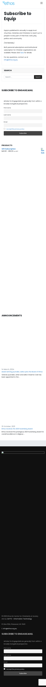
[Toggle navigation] (41, 3)
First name (7, 108)
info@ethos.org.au (11, 60)
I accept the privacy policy (15, 129)
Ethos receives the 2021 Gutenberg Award (17, 429)
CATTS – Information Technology (19, 619)
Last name (7, 115)
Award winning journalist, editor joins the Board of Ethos (22, 372)
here (22, 53)
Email (5, 122)
